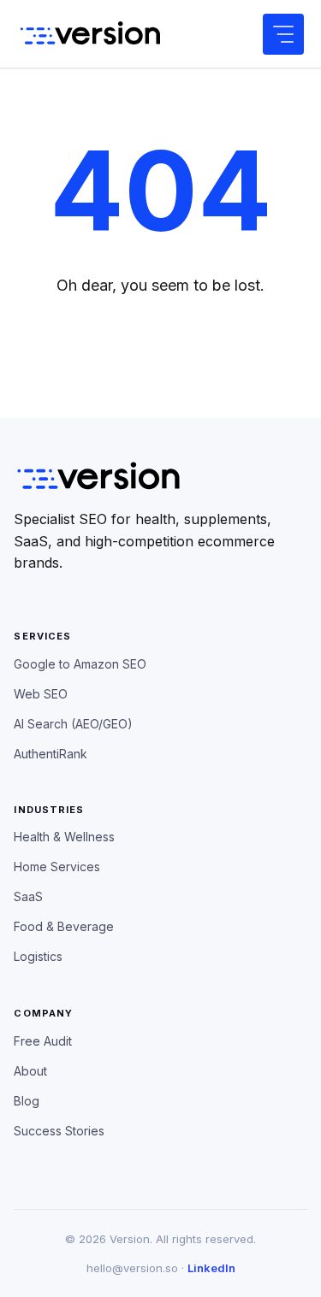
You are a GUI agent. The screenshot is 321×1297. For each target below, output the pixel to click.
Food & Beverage (64, 926)
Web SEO (41, 694)
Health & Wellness (64, 836)
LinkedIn (211, 1268)
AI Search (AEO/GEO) (73, 723)
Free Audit (43, 1041)
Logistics (38, 956)
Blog (26, 1101)
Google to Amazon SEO (80, 664)
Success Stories (59, 1130)
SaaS (28, 896)
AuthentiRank (50, 753)
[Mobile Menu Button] (283, 34)
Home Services (57, 866)
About (30, 1071)
